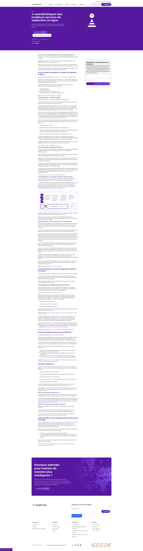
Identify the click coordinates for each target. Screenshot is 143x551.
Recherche (104, 1)
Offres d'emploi (56, 526)
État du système (96, 528)
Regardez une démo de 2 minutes (42, 35)
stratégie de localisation (44, 57)
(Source (63, 214)
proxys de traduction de (46, 248)
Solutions (51, 4)
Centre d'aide (95, 530)
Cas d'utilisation (59, 4)
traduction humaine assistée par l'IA (60, 185)
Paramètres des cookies (6, 549)
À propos (54, 524)
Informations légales (57, 545)
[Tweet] (34, 43)
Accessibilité (75, 524)
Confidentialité (49, 545)
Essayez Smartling (95, 4)
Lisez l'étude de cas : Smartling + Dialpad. (48, 145)
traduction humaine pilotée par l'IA (51, 324)
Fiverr (50, 60)
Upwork (55, 60)
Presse (54, 530)
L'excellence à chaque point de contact (80, 531)
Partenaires (55, 528)
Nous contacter (96, 524)
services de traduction (63, 77)
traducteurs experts (43, 184)
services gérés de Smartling (53, 292)
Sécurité (74, 536)
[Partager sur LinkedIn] (38, 43)
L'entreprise (81, 4)
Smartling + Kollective (55, 266)
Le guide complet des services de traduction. (63, 329)
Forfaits (67, 4)
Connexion (98, 1)
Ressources (73, 4)
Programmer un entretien (106, 4)
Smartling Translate (59, 316)
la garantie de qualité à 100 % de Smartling (57, 327)
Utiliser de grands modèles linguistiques (50, 357)
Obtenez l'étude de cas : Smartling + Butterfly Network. (52, 175)
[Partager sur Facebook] (36, 43)
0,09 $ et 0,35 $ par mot (64, 385)
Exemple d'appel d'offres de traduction (79, 527)
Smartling (40, 77)
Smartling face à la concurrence (80, 534)
